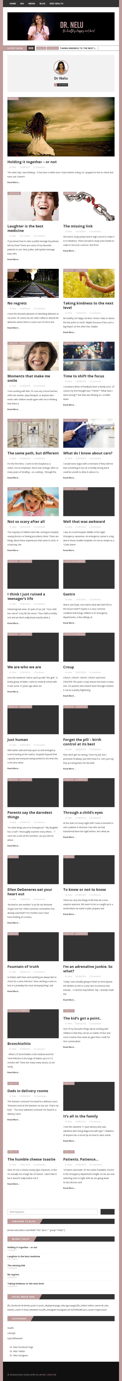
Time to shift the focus (83, 375)
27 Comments (95, 1164)
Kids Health (56, 3)
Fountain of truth (23, 966)
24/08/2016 (81, 381)
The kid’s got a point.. (82, 1018)
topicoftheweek (74, 561)
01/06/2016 (25, 1049)
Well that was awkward (84, 521)
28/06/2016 (81, 749)
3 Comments (39, 972)
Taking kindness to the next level (80, 48)
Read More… (13, 182)
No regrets (17, 303)
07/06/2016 (81, 895)
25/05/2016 (25, 1164)
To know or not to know (84, 889)
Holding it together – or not (32, 161)
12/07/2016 (81, 599)
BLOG (42, 3)
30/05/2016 (81, 1023)
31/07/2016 (81, 458)
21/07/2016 (81, 527)
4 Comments (95, 458)
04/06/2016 (25, 972)
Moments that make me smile (28, 378)
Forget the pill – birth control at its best (82, 741)
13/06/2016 (25, 899)
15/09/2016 (81, 313)
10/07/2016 (25, 672)
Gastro (69, 594)
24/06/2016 (25, 822)
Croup (68, 666)
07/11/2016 (25, 236)
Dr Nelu (12, 167)
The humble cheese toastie (31, 1159)
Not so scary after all (26, 521)
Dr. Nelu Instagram (19, 1355)
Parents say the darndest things (29, 814)
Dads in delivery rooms (27, 1090)
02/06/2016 (81, 976)
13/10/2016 (81, 231)
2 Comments (39, 458)
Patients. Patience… (80, 1159)
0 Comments (39, 167)
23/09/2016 (25, 308)
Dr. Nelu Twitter (17, 1351)
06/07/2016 (81, 672)
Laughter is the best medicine (25, 228)
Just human (17, 739)
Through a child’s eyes (83, 812)
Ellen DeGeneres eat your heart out (29, 891)
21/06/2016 (81, 818)
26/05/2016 (81, 1121)
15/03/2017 (25, 167)
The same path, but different (33, 453)
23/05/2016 (81, 1164)
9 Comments (39, 899)
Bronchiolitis (19, 1043)
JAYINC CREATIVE (47, 1374)
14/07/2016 (25, 604)
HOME (13, 3)
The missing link (78, 226)
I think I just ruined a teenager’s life (26, 596)
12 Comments (40, 1096)
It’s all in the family (80, 1116)
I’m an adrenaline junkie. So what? (87, 968)
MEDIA (31, 3)
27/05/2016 (25, 1096)
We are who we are (24, 666)
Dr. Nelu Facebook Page (21, 1347)
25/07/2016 (25, 527)
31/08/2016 (25, 386)
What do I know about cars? (87, 453)
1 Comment (39, 672)
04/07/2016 (25, 745)
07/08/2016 (25, 458)
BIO (22, 3)
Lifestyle (53, 48)
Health (41, 48)
